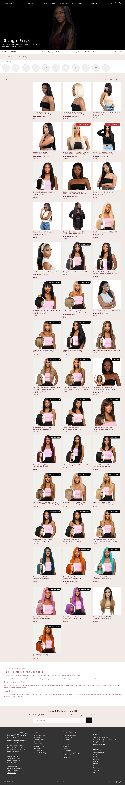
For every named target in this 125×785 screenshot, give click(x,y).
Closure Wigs (38, 742)
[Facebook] (109, 782)
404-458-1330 (11, 763)
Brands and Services (69, 735)
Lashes (95, 766)
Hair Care (96, 763)
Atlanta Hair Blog (98, 752)
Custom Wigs (38, 750)
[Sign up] (89, 720)
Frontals (95, 761)
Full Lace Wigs (38, 744)
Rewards (66, 742)
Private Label (11, 782)
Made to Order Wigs (40, 753)
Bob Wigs (37, 737)
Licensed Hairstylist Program (72, 753)
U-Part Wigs (38, 748)
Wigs (95, 772)
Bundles (95, 755)
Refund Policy (67, 755)
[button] (111, 79)
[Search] (111, 3)
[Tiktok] (120, 782)
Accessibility (67, 750)
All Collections (13, 57)
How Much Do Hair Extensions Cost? (104, 740)
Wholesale (66, 739)
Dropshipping (67, 737)
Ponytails (96, 768)
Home (6, 57)
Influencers (66, 757)
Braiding (95, 757)
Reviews (66, 744)
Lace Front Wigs (39, 739)
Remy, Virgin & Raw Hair (101, 742)
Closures (96, 759)
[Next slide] (58, 96)
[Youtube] (116, 782)
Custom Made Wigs (99, 744)
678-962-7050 (11, 773)
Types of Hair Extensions (101, 737)
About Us (66, 746)
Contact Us (67, 748)
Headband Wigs (39, 746)
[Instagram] (113, 782)
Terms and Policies (62, 782)
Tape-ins (96, 770)
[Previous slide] (36, 96)
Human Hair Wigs (39, 735)
